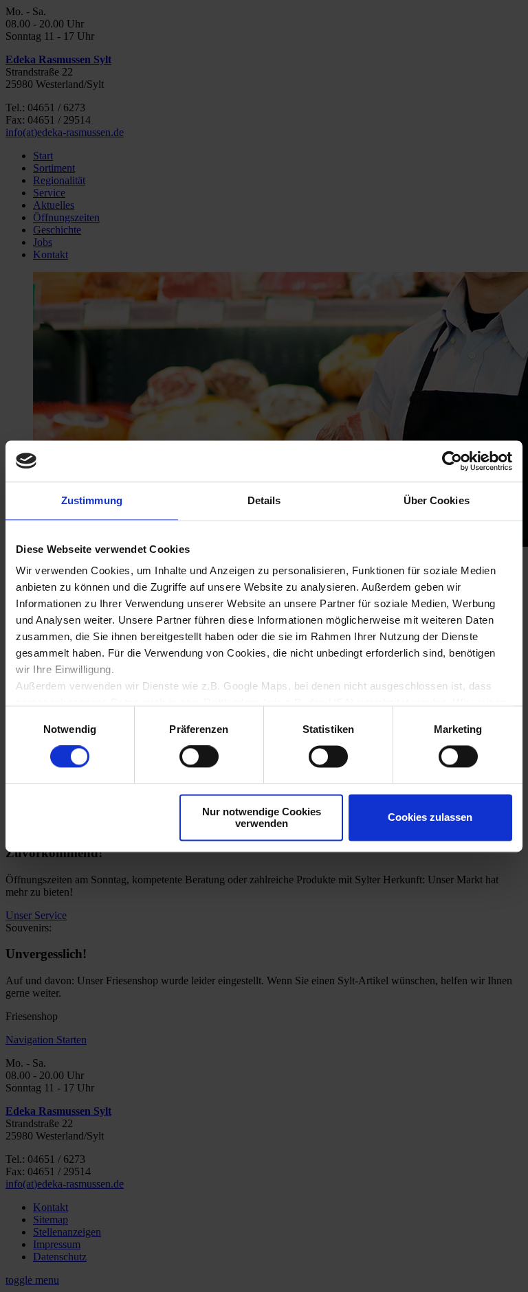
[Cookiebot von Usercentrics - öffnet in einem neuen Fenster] (452, 461)
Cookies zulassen (430, 818)
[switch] (199, 757)
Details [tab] (264, 500)
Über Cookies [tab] (437, 500)
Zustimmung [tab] (91, 500)
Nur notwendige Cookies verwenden (261, 817)
